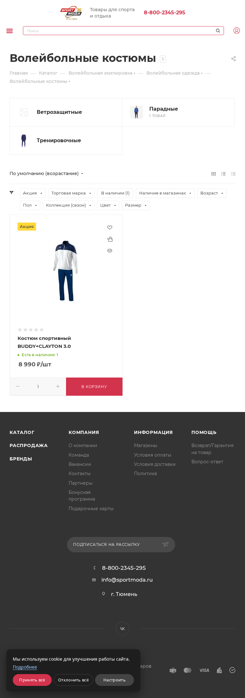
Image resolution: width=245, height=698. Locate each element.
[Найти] (217, 30)
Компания (84, 432)
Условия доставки (155, 464)
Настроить (114, 680)
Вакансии (80, 464)
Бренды (21, 458)
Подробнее (25, 667)
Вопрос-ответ (207, 461)
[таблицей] (233, 173)
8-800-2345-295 (164, 13)
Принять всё (32, 680)
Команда (79, 455)
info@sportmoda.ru (127, 580)
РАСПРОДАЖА (29, 445)
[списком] (223, 173)
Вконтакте (123, 629)
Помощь (204, 432)
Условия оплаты (152, 455)
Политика (145, 473)
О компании (83, 445)
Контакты (80, 473)
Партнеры (81, 483)
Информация (153, 432)
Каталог (22, 432)
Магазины (145, 445)
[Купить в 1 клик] (110, 239)
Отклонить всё (73, 680)
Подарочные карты (91, 508)
